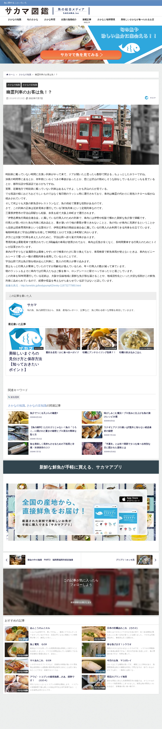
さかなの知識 (14, 19)
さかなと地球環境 (106, 19)
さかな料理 (49, 19)
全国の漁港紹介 (69, 19)
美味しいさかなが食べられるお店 (137, 19)
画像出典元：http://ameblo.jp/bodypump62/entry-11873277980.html (43, 285)
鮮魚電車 (15, 397)
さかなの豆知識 (30, 85)
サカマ (153, 98)
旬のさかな (32, 19)
